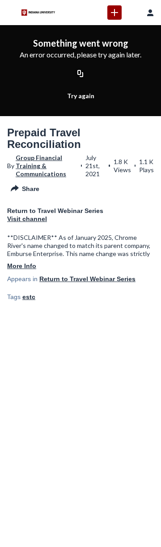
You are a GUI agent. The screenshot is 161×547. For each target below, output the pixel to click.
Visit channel (27, 218)
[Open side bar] (11, 12)
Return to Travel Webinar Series (87, 278)
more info (21, 265)
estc (28, 296)
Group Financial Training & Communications (41, 166)
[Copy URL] (80, 74)
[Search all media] (132, 12)
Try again (80, 96)
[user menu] (150, 12)
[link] (114, 12)
